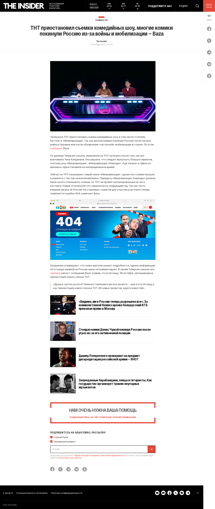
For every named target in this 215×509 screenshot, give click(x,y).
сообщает (56, 148)
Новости (101, 20)
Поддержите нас (160, 6)
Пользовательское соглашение (32, 493)
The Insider (101, 41)
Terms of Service (75, 458)
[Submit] (151, 449)
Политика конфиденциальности (66, 493)
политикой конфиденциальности (113, 455)
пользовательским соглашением (86, 455)
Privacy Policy (64, 458)
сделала (55, 272)
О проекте (8, 493)
